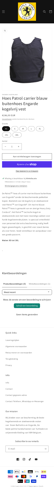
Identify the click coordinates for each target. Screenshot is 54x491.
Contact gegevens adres (16, 395)
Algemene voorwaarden (16, 346)
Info (7, 382)
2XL (6, 135)
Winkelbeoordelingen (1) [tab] (39, 284)
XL (40, 128)
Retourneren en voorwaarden (19, 352)
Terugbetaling (12, 359)
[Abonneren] (45, 449)
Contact (9, 389)
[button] (3, 12)
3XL (17, 135)
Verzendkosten (7, 119)
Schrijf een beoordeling (27, 305)
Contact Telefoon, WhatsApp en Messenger (25, 401)
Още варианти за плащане (27, 171)
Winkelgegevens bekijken (16, 185)
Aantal (4, 141)
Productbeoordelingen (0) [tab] (14, 284)
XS (6, 128)
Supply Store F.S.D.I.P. (21, 486)
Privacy (9, 365)
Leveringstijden (12, 340)
